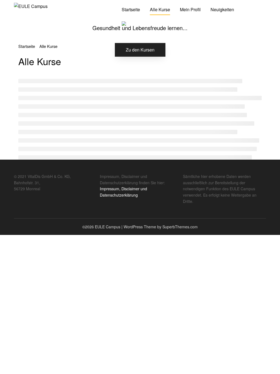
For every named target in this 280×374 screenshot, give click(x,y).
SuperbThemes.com (180, 226)
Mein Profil (190, 9)
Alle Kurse (160, 9)
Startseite (131, 9)
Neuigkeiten (222, 9)
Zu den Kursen (140, 50)
